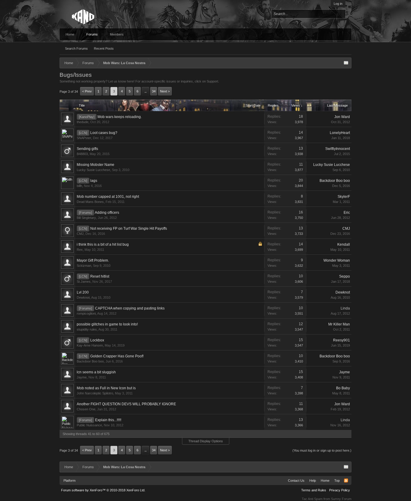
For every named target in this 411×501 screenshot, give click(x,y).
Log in (338, 3)
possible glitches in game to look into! (107, 324)
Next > (165, 91)
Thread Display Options (205, 441)
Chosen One (86, 409)
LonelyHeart (340, 133)
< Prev (87, 91)
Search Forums (76, 48)
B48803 (82, 154)
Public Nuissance (89, 425)
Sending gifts (87, 149)
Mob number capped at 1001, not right (108, 196)
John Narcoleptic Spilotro (95, 393)
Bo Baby (343, 388)
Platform (69, 480)
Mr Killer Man (339, 324)
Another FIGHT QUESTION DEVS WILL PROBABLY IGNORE (126, 404)
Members (117, 34)
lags (93, 181)
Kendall (343, 244)
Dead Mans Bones (90, 202)
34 (154, 91)
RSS (346, 480)
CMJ (80, 233)
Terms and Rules (313, 490)
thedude (82, 122)
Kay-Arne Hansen (90, 345)
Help (312, 480)
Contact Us (296, 480)
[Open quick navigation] (346, 63)
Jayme (82, 377)
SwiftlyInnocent (337, 149)
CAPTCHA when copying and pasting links (130, 308)
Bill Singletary (86, 217)
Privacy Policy (339, 490)
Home (70, 34)
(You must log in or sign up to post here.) (321, 450)
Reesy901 (341, 340)
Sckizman (84, 265)
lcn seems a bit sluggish (96, 372)
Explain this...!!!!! (108, 420)
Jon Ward (342, 117)
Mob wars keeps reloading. (119, 117)
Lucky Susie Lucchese (93, 170)
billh (79, 186)
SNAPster (84, 138)
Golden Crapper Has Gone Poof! (117, 356)
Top (337, 480)
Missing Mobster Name (95, 165)
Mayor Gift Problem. (93, 260)
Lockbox (97, 340)
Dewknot (83, 297)
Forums (92, 34)
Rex (80, 249)
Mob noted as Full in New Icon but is (106, 388)
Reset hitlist (99, 276)
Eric (347, 212)
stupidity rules (87, 329)
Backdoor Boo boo (335, 181)
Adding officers (107, 212)
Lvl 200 (83, 292)
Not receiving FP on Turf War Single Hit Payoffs (128, 228)
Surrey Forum (341, 499)
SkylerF (344, 196)
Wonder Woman (336, 260)
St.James (84, 281)
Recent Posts (104, 48)
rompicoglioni (86, 313)
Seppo (344, 276)
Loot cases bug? (103, 133)
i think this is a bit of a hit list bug (103, 244)
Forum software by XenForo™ (103, 490)
